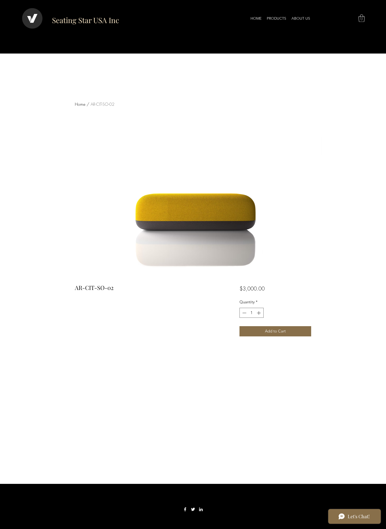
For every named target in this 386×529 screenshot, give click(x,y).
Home (80, 104)
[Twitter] (193, 509)
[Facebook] (185, 509)
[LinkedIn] (201, 509)
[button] (361, 18)
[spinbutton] (251, 313)
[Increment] (259, 313)
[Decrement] (243, 313)
